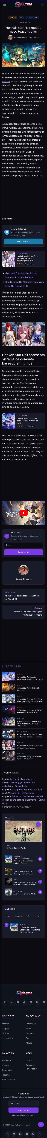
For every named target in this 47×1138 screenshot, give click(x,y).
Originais (6, 1028)
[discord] (43, 1002)
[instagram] (11, 1002)
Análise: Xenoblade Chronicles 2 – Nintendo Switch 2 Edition (30, 929)
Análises (5, 1024)
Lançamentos (8, 1038)
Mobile (13, 18)
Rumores (6, 1075)
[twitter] (4, 1002)
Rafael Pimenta (20, 37)
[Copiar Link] (39, 1134)
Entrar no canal (23, 241)
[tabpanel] (23, 928)
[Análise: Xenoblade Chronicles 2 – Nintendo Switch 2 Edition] (14, 927)
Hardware (6, 1060)
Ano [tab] (38, 916)
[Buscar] (42, 4)
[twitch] (37, 1002)
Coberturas (7, 1070)
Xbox (28, 1028)
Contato (29, 1060)
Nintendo (30, 1033)
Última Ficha (14, 1125)
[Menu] (4, 4)
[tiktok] (24, 1002)
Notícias (5, 1033)
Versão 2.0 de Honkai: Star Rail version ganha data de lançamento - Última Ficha (23, 800)
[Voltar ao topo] (41, 1124)
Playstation (32, 18)
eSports (5, 1065)
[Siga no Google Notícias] (33, 1134)
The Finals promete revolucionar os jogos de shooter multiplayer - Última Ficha (18, 782)
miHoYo (6, 81)
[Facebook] (20, 1134)
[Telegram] (26, 1134)
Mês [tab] (28, 916)
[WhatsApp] (7, 1134)
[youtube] (17, 1002)
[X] (14, 1134)
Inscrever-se (23, 552)
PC (21, 18)
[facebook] (30, 1002)
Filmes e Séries (8, 1079)
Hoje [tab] (9, 916)
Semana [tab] (18, 916)
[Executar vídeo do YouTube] (23, 513)
